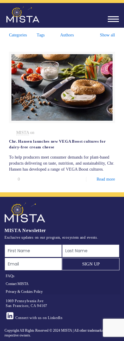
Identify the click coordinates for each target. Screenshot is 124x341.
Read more (106, 179)
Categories (18, 35)
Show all (107, 35)
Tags (41, 35)
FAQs (10, 276)
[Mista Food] (22, 15)
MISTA (22, 132)
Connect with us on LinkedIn (39, 318)
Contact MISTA (17, 284)
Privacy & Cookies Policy (24, 292)
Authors (67, 35)
